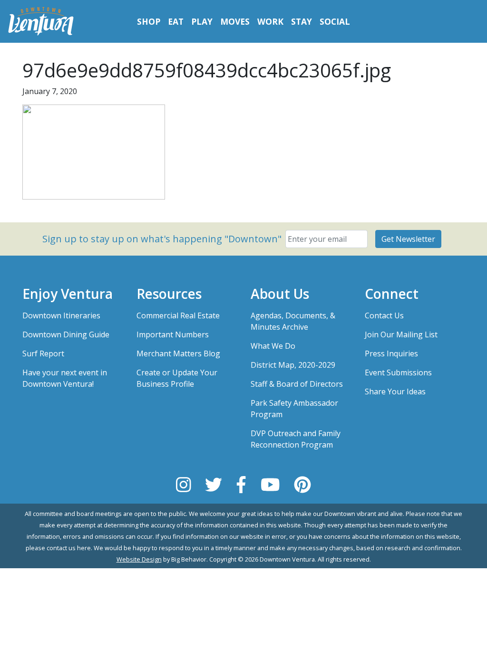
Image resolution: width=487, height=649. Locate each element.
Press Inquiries (391, 353)
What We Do (273, 346)
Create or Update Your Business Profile (176, 378)
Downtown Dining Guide (65, 334)
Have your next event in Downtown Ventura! (64, 378)
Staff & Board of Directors (297, 384)
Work (270, 21)
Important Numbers (172, 334)
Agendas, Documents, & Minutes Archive (293, 321)
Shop (148, 21)
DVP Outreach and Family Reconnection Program (296, 439)
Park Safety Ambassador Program (294, 409)
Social (335, 21)
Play (202, 21)
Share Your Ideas (395, 391)
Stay (301, 21)
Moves (235, 21)
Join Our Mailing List (401, 334)
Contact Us (384, 315)
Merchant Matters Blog (178, 353)
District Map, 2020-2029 (293, 365)
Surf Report (43, 353)
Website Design (139, 559)
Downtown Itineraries (61, 315)
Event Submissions (398, 372)
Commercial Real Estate (178, 315)
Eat (176, 21)
